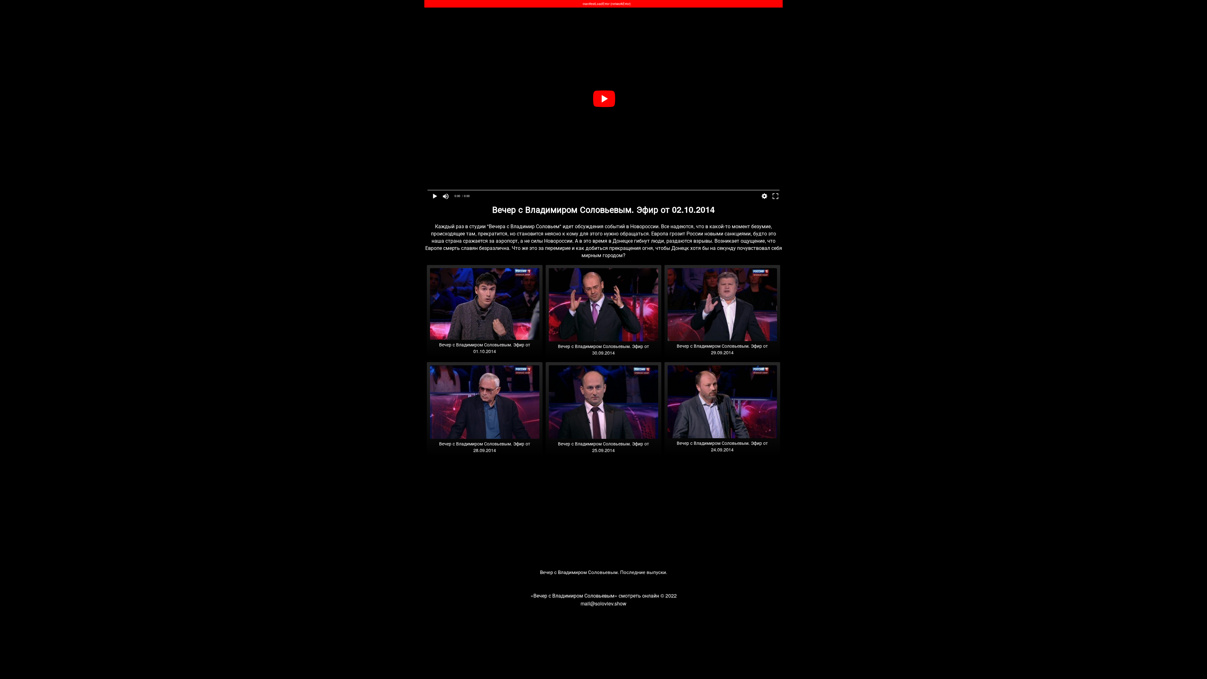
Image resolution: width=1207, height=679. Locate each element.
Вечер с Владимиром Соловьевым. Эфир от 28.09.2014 (484, 446)
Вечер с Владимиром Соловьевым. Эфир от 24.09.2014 (722, 446)
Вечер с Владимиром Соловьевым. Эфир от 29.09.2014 (722, 349)
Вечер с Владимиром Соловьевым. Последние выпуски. (603, 572)
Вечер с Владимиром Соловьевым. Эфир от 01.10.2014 (484, 347)
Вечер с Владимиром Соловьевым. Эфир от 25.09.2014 (603, 446)
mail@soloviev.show (603, 603)
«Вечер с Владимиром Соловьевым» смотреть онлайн (595, 595)
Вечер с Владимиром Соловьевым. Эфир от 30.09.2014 (603, 349)
